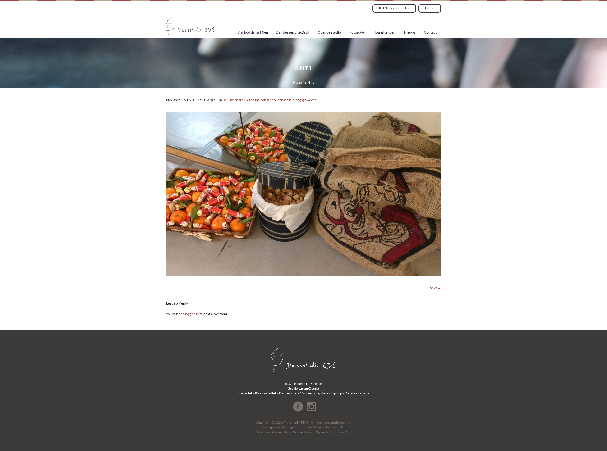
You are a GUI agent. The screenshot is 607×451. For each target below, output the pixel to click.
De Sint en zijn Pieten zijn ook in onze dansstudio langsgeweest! (270, 100)
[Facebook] (298, 406)
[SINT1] (303, 194)
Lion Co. (312, 427)
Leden (429, 8)
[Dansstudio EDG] (190, 26)
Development (291, 427)
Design (268, 427)
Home (297, 82)
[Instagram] (311, 406)
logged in (192, 314)
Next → (435, 288)
